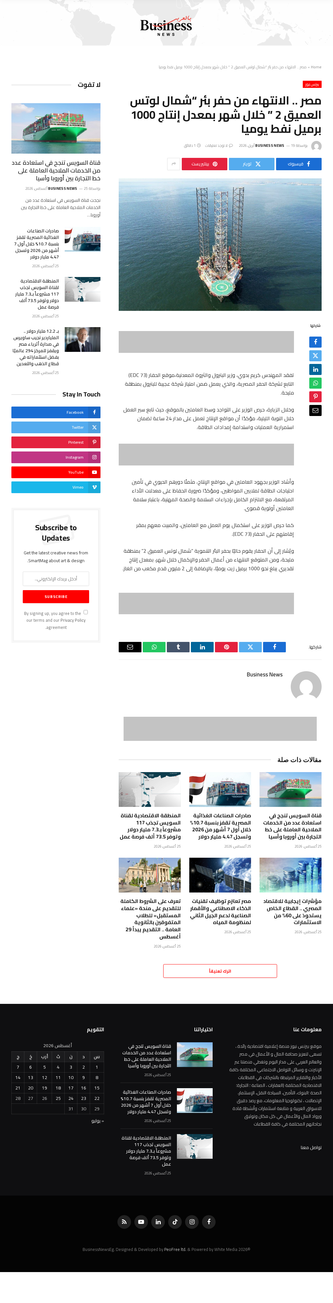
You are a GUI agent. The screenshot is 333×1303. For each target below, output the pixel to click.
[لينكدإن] (315, 369)
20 (30, 1088)
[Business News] (166, 26)
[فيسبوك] (315, 342)
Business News (269, 145)
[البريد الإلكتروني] (315, 410)
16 (83, 1088)
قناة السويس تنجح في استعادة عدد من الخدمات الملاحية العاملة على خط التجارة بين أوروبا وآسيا (292, 826)
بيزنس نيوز (312, 84)
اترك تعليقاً (220, 971)
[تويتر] (315, 355)
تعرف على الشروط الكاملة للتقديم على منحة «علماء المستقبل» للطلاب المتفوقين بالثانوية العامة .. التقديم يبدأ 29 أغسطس (150, 919)
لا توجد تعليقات (216, 145)
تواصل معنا (311, 1147)
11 (58, 1077)
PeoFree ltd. (175, 1249)
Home (316, 67)
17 (70, 1088)
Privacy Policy (73, 620)
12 (44, 1077)
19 (44, 1088)
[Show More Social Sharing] (173, 164)
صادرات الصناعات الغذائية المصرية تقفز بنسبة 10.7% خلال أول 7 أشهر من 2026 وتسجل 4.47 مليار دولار (220, 826)
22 (97, 1098)
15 (97, 1088)
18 (58, 1088)
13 (30, 1077)
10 (70, 1077)
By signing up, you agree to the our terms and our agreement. (55, 620)
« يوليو (97, 1120)
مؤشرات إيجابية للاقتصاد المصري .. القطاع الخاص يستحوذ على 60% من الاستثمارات (292, 912)
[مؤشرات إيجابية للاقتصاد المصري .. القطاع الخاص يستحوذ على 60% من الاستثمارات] (291, 875)
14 (17, 1077)
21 (17, 1088)
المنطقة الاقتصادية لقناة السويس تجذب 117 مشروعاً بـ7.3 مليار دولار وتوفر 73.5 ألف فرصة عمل (150, 826)
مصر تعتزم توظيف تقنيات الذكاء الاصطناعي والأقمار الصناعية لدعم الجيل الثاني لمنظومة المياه (220, 912)
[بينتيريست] (315, 396)
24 (70, 1098)
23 (83, 1098)
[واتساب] (315, 383)
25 (58, 1098)
